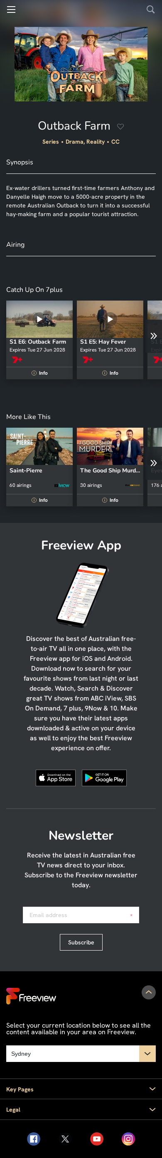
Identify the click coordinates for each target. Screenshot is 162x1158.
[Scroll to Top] (149, 992)
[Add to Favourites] (120, 127)
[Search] (151, 9)
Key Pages (20, 1089)
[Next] (153, 336)
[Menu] (11, 9)
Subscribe (81, 942)
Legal (13, 1109)
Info (41, 373)
